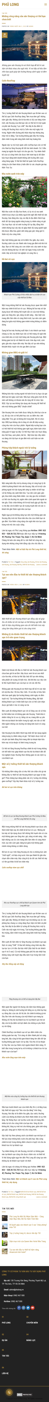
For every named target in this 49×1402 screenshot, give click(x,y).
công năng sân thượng (27, 562)
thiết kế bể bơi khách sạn (28, 1192)
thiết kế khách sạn (12, 1194)
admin (31, 26)
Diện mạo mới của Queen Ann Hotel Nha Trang (27, 1241)
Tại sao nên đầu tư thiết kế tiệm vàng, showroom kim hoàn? (24, 1251)
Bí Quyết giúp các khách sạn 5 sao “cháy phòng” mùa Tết (28, 1226)
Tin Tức (4, 13)
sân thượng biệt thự (16, 565)
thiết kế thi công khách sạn (17, 1197)
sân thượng (5, 565)
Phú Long (10, 4)
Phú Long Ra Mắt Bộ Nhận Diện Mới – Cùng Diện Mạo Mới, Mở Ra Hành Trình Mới (26, 1217)
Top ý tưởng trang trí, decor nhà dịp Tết (25, 1233)
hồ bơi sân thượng (41, 562)
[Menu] (45, 4)
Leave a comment (41, 565)
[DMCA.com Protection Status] (24, 1395)
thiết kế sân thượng (29, 565)
